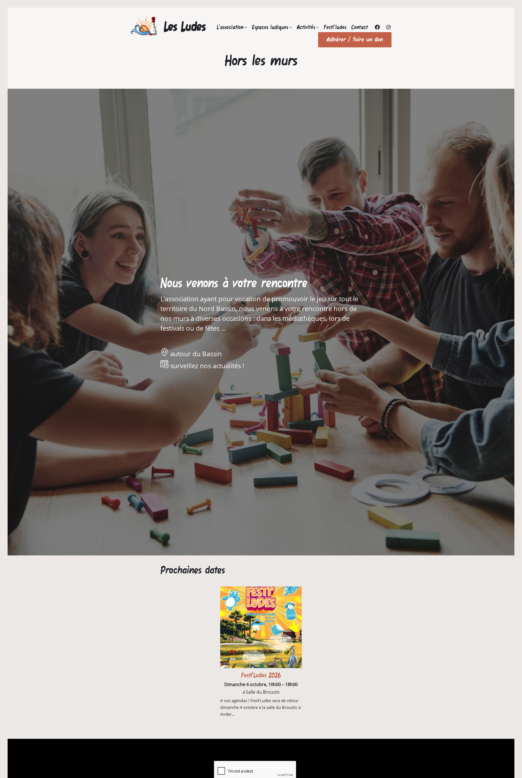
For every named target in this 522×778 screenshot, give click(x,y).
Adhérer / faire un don (355, 39)
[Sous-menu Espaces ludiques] (290, 27)
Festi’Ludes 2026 (261, 675)
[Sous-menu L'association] (245, 27)
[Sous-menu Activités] (317, 27)
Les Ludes (185, 26)
